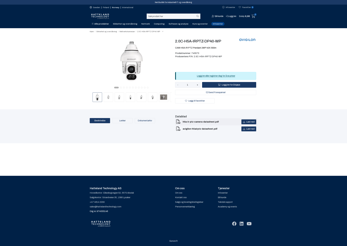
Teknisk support (225, 202)
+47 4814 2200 (97, 202)
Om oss (178, 193)
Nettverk (145, 24)
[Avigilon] (247, 40)
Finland (106, 8)
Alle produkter (101, 24)
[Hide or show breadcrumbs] (163, 31)
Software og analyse (178, 24)
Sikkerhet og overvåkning (125, 24)
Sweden (96, 8)
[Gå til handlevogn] (253, 17)
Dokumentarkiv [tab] (145, 120)
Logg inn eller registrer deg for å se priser (216, 76)
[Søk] (198, 16)
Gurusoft (173, 241)
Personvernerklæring (185, 206)
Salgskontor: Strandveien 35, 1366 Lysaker (110, 197)
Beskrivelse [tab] (99, 120)
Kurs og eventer (200, 24)
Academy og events (227, 206)
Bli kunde (222, 197)
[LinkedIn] (241, 223)
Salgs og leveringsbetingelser (189, 202)
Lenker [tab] (122, 120)
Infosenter (218, 24)
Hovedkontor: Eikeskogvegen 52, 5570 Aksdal (112, 193)
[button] (116, 87)
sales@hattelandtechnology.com (105, 206)
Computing (159, 24)
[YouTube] (249, 223)
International (127, 8)
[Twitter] (234, 223)
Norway (116, 8)
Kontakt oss (181, 197)
